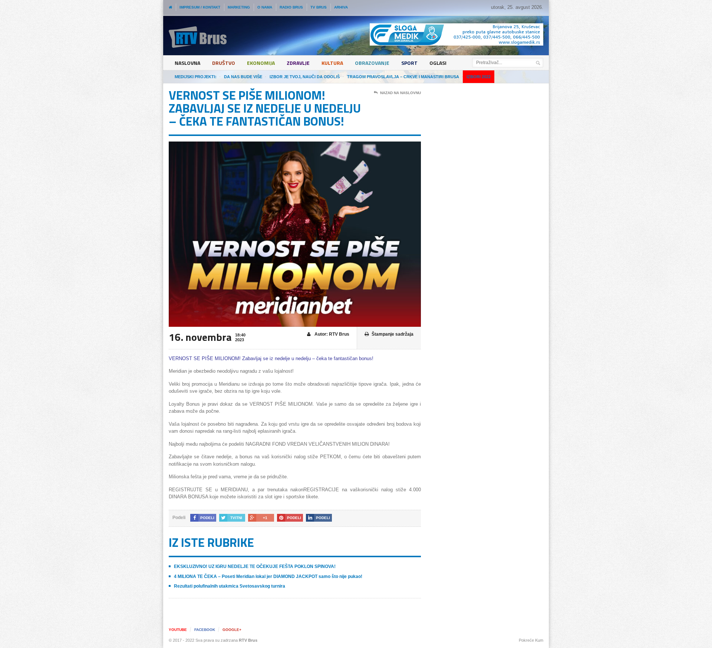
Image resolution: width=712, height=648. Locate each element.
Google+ (231, 630)
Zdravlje (298, 63)
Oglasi (437, 63)
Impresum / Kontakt (199, 7)
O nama (264, 7)
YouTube (178, 630)
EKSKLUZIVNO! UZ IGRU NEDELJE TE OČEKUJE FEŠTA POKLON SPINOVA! (255, 566)
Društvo (223, 63)
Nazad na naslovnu (400, 93)
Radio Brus (291, 7)
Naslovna (187, 63)
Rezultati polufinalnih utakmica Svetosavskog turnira (229, 586)
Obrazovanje (372, 63)
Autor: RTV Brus (331, 334)
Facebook (204, 630)
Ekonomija (261, 63)
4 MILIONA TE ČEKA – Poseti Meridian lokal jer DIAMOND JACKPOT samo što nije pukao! (268, 576)
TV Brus (318, 7)
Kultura (332, 63)
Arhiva (341, 7)
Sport (409, 63)
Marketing (239, 7)
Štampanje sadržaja (392, 334)
